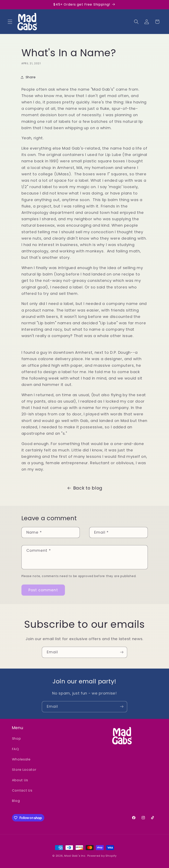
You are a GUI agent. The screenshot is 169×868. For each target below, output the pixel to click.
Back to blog (87, 488)
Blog (16, 800)
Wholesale (21, 759)
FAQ (15, 749)
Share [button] (31, 77)
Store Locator (24, 769)
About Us (20, 780)
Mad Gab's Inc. (75, 855)
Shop (16, 738)
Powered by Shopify (102, 855)
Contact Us (22, 790)
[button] (10, 21)
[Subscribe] (121, 652)
